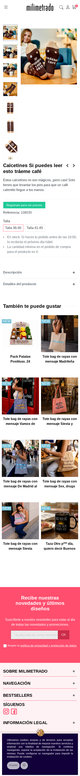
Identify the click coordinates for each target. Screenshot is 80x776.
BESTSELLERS (17, 695)
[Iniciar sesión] (68, 7)
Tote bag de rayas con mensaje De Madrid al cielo (20, 486)
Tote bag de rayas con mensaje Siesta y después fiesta (59, 423)
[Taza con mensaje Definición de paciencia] (74, 166)
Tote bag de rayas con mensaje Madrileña (59, 359)
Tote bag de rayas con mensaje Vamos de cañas (20, 423)
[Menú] (6, 7)
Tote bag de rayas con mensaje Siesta (20, 546)
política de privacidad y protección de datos (48, 645)
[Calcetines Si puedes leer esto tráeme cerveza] (67, 166)
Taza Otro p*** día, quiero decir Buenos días (59, 548)
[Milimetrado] (40, 7)
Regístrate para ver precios (24, 205)
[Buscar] (61, 7)
